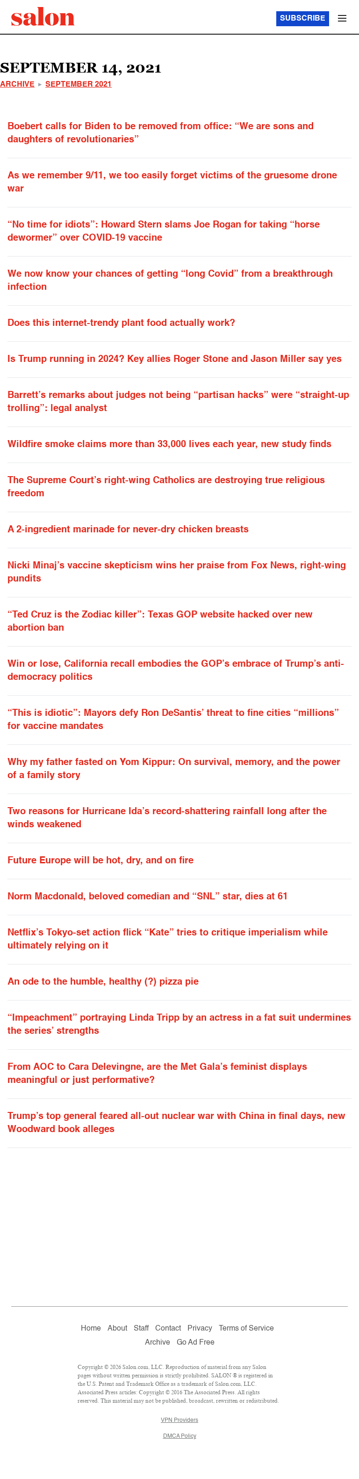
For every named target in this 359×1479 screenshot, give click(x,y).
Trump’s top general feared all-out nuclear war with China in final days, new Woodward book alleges (176, 1123)
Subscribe (302, 18)
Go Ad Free (196, 1343)
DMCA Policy (179, 1436)
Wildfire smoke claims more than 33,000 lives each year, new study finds (169, 444)
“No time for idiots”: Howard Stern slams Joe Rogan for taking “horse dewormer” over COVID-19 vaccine (163, 232)
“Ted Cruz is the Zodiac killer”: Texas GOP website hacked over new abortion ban (160, 622)
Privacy (199, 1328)
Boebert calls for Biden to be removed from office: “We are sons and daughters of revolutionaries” (160, 133)
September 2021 (78, 84)
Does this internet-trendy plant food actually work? (121, 323)
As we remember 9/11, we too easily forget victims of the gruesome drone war (172, 182)
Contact (168, 1328)
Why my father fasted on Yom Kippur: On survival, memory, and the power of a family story (173, 769)
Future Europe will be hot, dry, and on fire (100, 861)
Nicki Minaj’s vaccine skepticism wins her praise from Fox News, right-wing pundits (176, 572)
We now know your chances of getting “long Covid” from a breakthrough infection (170, 281)
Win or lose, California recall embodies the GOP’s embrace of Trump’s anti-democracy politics (175, 671)
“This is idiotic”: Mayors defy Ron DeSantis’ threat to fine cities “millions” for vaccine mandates (173, 720)
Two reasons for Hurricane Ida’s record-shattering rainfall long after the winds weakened (167, 818)
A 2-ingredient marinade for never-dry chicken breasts (128, 530)
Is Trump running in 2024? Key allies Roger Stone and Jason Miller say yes (174, 359)
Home (91, 1328)
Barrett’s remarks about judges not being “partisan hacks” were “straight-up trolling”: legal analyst (178, 402)
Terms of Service (246, 1328)
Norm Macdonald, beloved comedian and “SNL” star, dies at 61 (147, 897)
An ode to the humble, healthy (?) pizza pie (103, 982)
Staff (141, 1328)
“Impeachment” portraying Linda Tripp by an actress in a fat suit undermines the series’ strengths (179, 1025)
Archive (17, 84)
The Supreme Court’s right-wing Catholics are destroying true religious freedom (166, 487)
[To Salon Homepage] (43, 16)
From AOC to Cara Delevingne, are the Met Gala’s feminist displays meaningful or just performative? (157, 1074)
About (117, 1328)
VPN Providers (179, 1420)
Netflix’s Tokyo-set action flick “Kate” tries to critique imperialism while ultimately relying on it (167, 939)
